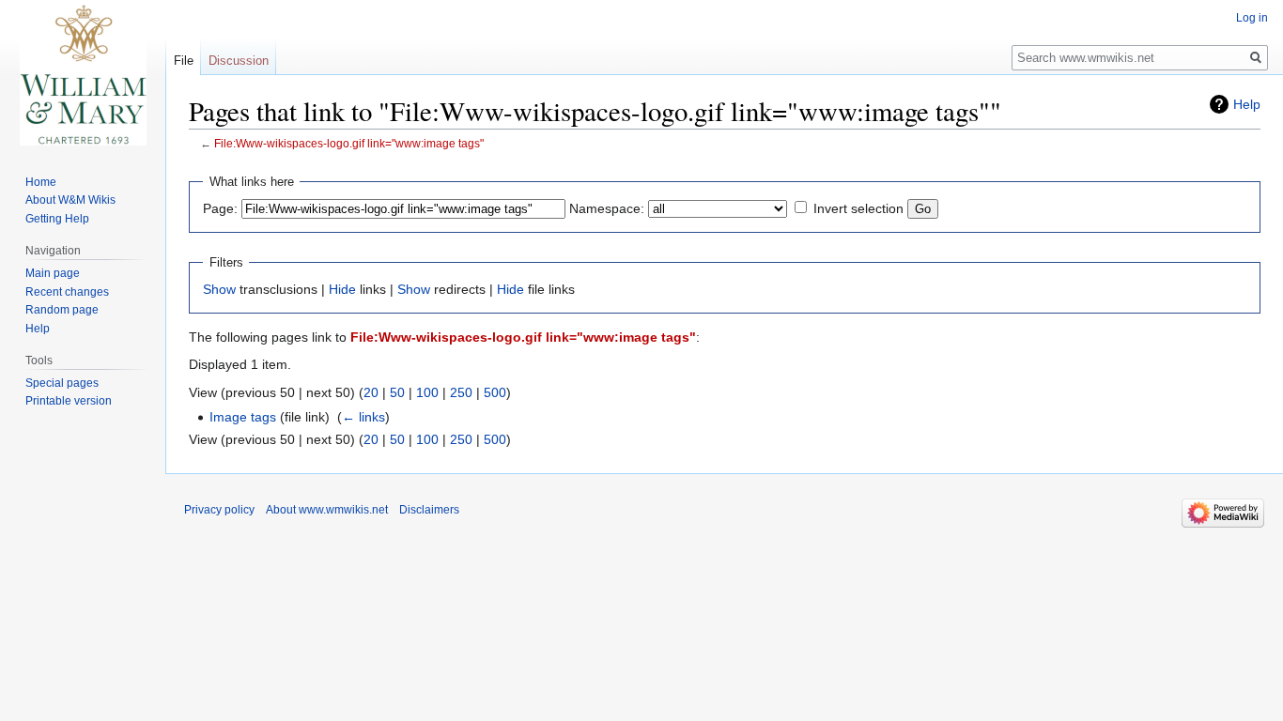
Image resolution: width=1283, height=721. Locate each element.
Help (1246, 104)
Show (219, 289)
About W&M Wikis (70, 200)
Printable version (68, 400)
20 (371, 392)
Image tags (242, 416)
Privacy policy (219, 509)
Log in (1252, 17)
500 (495, 392)
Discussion (239, 61)
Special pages (62, 383)
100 (427, 392)
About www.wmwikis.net (327, 509)
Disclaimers (429, 509)
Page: (220, 208)
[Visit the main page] (83, 75)
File (183, 61)
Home (40, 182)
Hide (342, 289)
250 (461, 392)
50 (397, 392)
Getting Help (57, 218)
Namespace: (606, 208)
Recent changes (67, 292)
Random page (62, 309)
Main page (52, 273)
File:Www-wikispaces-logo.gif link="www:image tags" (349, 143)
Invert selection (858, 208)
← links (363, 416)
